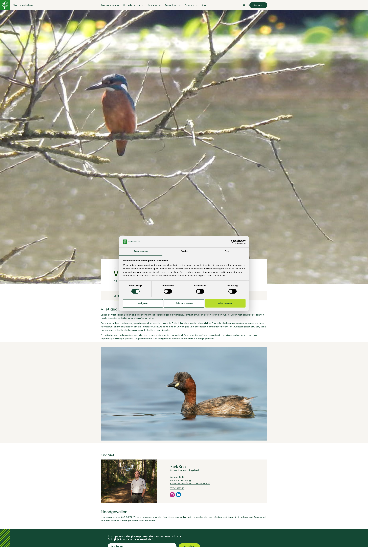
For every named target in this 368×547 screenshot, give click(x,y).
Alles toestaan (225, 303)
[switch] (168, 291)
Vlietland (119, 295)
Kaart (205, 5)
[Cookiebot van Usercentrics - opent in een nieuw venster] (233, 242)
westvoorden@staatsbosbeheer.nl (190, 483)
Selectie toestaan (184, 303)
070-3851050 (177, 488)
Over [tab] (227, 251)
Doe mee (152, 5)
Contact (258, 5)
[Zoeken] (244, 5)
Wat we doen (108, 5)
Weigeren (142, 303)
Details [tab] (184, 251)
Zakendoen (171, 5)
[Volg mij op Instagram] (172, 494)
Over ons (189, 5)
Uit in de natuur (131, 5)
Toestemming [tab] (141, 251)
